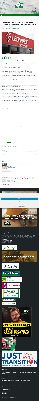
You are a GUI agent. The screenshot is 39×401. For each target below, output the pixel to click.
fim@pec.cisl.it (9, 241)
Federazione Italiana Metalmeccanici (19, 10)
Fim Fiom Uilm (4, 146)
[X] (4, 58)
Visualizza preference (19, 204)
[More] (10, 58)
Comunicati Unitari (10, 28)
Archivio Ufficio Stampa (6, 170)
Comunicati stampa (11, 167)
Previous (3, 150)
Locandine (13, 181)
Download (9, 142)
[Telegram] (8, 58)
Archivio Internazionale (6, 389)
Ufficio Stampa (17, 28)
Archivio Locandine (6, 184)
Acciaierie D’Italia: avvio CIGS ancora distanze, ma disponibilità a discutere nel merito (9, 153)
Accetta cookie (19, 198)
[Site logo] (19, 8)
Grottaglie (9, 146)
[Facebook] (2, 58)
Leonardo (14, 146)
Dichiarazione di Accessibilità (7, 240)
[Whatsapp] (6, 58)
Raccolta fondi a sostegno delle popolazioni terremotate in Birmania (16, 380)
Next (36, 150)
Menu (4, 15)
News (6, 18)
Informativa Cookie (5, 239)
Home (2, 18)
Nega (19, 201)
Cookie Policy (15, 206)
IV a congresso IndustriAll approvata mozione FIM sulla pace (14, 376)
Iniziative (9, 181)
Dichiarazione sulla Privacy (21, 206)
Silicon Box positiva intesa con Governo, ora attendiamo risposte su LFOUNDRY (29, 153)
